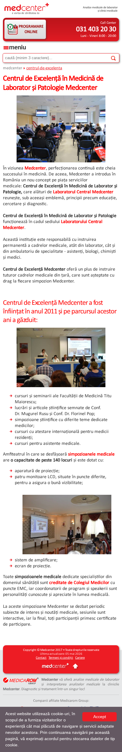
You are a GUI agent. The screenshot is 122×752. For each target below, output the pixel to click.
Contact (41, 658)
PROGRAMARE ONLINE (31, 29)
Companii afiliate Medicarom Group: (61, 701)
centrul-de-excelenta (44, 68)
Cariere (80, 658)
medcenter (12, 68)
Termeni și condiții (61, 658)
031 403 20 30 (96, 29)
